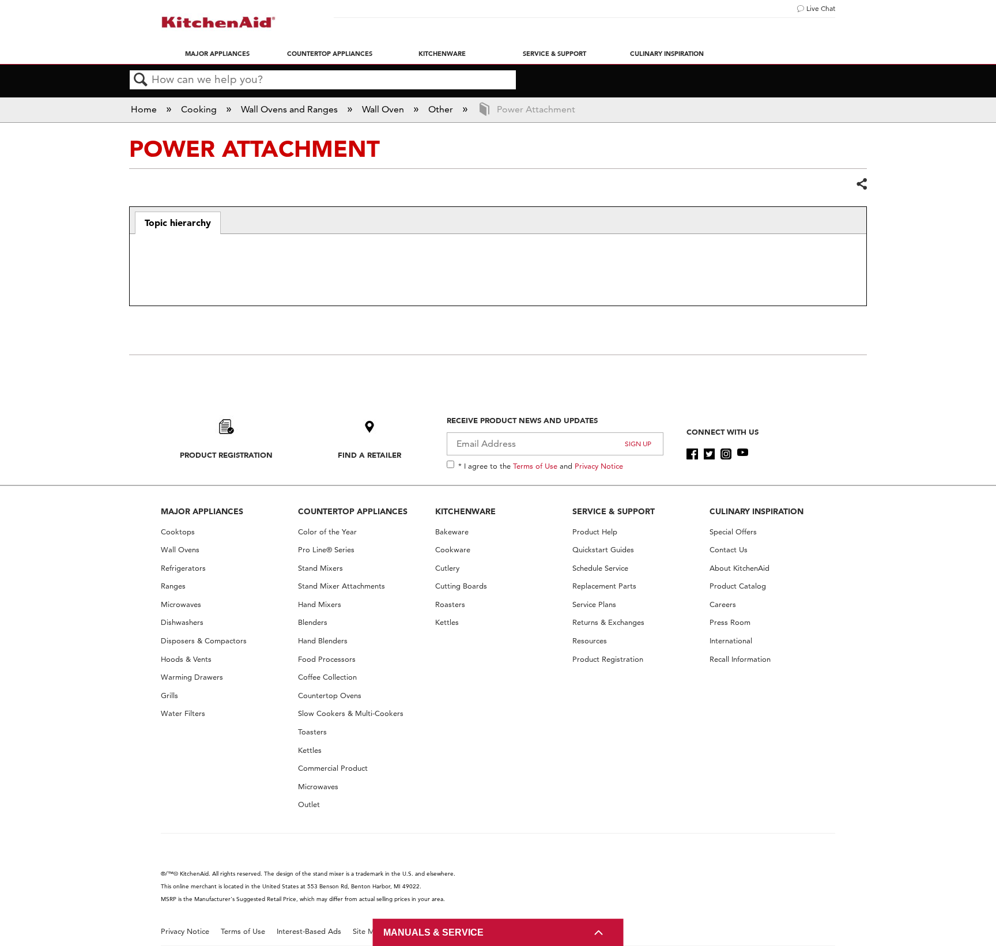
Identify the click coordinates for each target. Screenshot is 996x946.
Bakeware (452, 531)
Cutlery (447, 568)
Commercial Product (333, 768)
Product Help (594, 531)
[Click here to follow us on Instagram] (725, 454)
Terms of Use (535, 465)
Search (140, 80)
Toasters (312, 732)
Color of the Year (327, 531)
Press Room (730, 622)
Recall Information (740, 659)
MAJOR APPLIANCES (202, 511)
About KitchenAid (739, 568)
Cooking (200, 109)
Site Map (368, 931)
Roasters (450, 604)
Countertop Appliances (329, 54)
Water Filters (183, 713)
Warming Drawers (192, 677)
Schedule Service (600, 568)
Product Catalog (738, 586)
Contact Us (729, 549)
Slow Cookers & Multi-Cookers (350, 713)
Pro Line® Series (326, 549)
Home (145, 109)
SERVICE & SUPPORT (613, 511)
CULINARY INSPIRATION (756, 511)
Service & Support (554, 54)
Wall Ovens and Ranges (290, 109)
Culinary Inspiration (667, 54)
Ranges (173, 586)
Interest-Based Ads (309, 931)
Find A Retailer (369, 454)
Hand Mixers (319, 604)
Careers (723, 604)
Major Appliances (217, 54)
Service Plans (594, 604)
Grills (169, 695)
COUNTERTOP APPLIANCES (353, 511)
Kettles (310, 750)
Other (441, 109)
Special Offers (733, 531)
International (731, 640)
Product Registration (226, 454)
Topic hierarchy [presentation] (178, 222)
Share (861, 184)
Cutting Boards (461, 586)
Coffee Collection (327, 677)
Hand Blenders (323, 640)
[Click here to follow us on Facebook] (691, 454)
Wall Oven (384, 109)
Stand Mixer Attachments (341, 586)
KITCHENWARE (465, 511)
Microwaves (181, 604)
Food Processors (327, 659)
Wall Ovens (180, 549)
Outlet (309, 804)
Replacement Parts (604, 586)
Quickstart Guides (603, 549)
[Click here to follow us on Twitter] (709, 454)
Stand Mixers (320, 568)
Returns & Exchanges (608, 622)
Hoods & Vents (186, 659)
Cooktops (178, 531)
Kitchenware (442, 54)
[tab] (178, 223)
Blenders (312, 622)
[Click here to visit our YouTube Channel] (742, 454)
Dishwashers (182, 622)
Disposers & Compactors (204, 640)
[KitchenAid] (218, 22)
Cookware (452, 549)
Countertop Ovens (329, 695)
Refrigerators (183, 568)
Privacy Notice (599, 465)
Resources (589, 640)
